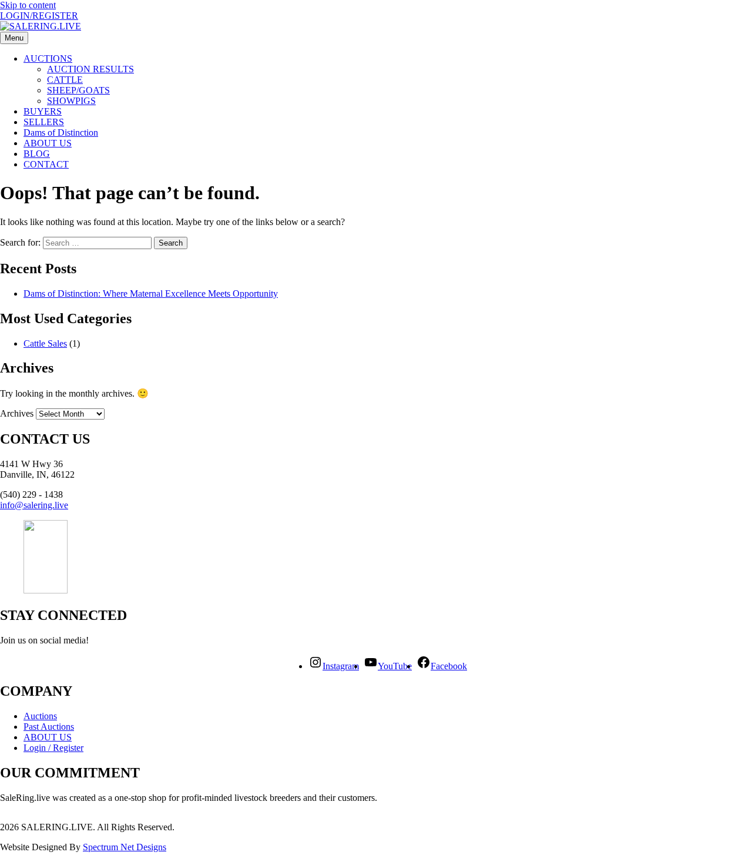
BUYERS (43, 111)
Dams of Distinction (61, 132)
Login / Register (53, 748)
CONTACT (46, 164)
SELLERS (44, 122)
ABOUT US (48, 143)
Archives (16, 413)
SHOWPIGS (71, 101)
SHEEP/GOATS (78, 90)
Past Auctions (49, 727)
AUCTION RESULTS (90, 69)
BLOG (37, 154)
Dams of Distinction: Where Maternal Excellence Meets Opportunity (151, 293)
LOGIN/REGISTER (39, 16)
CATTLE (65, 80)
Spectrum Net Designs (124, 847)
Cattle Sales (45, 343)
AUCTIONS (48, 58)
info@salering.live (34, 505)
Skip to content (28, 5)
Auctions (40, 716)
